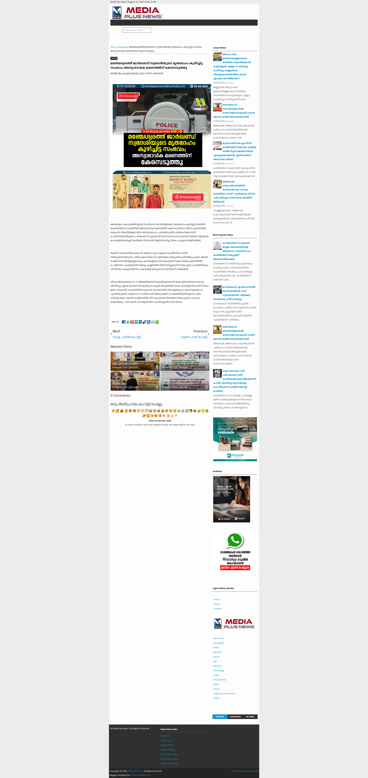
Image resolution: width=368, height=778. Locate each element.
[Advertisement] (204, 35)
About (217, 604)
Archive (250, 716)
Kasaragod (114, 58)
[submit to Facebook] (123, 322)
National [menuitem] (217, 652)
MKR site (146, 775)
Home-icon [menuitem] (218, 638)
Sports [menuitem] (216, 656)
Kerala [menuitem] (216, 647)
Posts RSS (236, 771)
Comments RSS (250, 771)
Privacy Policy (167, 745)
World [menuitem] (216, 684)
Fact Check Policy (169, 754)
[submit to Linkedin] (148, 322)
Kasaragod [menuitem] (218, 643)
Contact (218, 608)
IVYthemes (135, 775)
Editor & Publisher (169, 763)
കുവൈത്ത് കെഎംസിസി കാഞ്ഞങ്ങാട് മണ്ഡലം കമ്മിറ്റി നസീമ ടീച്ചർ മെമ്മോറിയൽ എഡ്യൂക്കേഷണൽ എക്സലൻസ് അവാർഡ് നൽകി (234, 151)
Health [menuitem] (216, 675)
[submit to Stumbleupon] (136, 322)
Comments (235, 716)
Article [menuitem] (216, 689)
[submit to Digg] (140, 322)
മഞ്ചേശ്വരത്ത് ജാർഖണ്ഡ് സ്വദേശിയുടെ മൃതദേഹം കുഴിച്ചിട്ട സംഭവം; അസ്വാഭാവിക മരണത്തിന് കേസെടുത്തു (156, 65)
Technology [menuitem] (218, 670)
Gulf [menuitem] (215, 661)
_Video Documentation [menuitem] (224, 693)
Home (217, 599)
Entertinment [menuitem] (219, 679)
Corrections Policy (169, 759)
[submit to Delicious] (144, 322)
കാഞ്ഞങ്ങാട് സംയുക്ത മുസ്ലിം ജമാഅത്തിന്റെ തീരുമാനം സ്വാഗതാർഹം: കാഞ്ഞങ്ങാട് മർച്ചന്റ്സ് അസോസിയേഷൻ (232, 251)
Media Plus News (135, 771)
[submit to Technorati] (157, 322)
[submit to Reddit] (153, 322)
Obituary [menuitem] (217, 666)
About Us (165, 736)
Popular (220, 716)
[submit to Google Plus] (132, 322)
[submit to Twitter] (128, 322)
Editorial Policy (168, 749)
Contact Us (166, 740)
